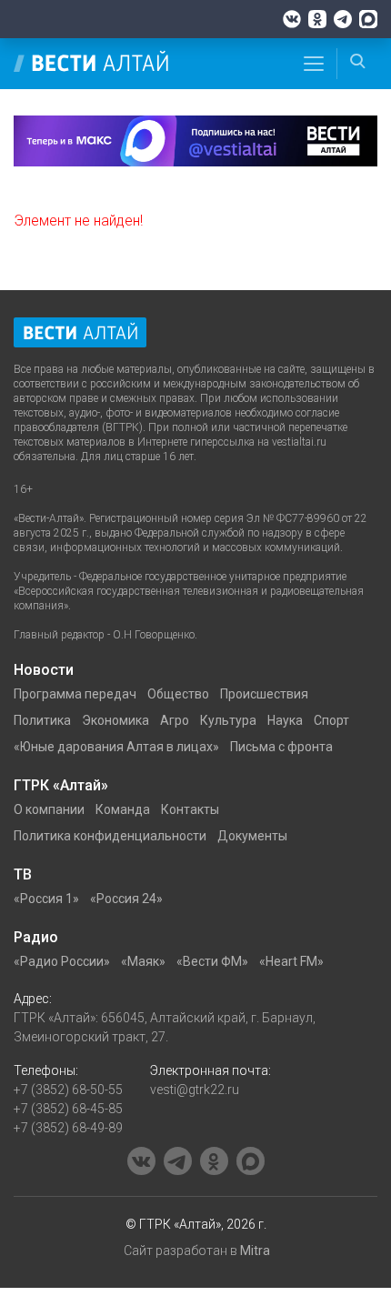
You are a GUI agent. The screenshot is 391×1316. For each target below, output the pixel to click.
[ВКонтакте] (292, 19)
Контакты (190, 809)
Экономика (115, 720)
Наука (285, 720)
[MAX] (368, 19)
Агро (174, 720)
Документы (252, 836)
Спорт (331, 720)
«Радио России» (62, 961)
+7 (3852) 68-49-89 (68, 1127)
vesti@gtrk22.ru (194, 1089)
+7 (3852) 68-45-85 (68, 1108)
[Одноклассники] (317, 19)
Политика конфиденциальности (110, 836)
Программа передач (75, 694)
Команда (122, 809)
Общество (178, 694)
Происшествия (264, 694)
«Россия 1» (46, 898)
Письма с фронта (281, 746)
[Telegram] (343, 19)
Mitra (255, 1250)
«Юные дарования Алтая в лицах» (116, 746)
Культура (228, 720)
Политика (42, 720)
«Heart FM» (291, 961)
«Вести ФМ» (212, 961)
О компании (49, 809)
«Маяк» (143, 961)
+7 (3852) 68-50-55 (68, 1089)
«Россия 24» (126, 898)
